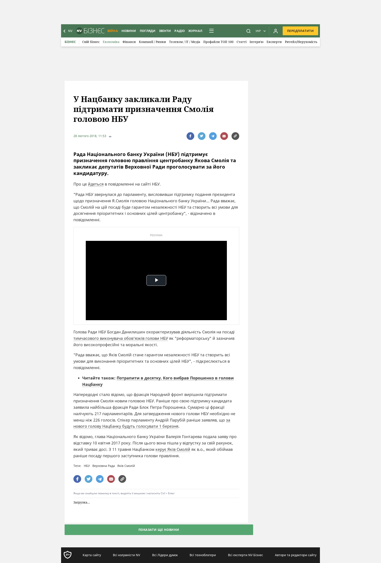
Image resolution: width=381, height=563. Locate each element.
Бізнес (70, 42)
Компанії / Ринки (152, 42)
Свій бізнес (91, 42)
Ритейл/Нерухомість (301, 42)
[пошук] (248, 30)
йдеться (96, 184)
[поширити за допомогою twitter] (201, 136)
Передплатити (300, 31)
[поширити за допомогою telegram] (213, 136)
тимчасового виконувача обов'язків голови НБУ (120, 338)
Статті (242, 42)
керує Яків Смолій (172, 449)
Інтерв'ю (256, 42)
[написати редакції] (224, 136)
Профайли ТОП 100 (218, 42)
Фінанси (129, 42)
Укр (258, 31)
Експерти (274, 42)
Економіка (111, 42)
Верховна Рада (103, 466)
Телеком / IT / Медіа (184, 42)
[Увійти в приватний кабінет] (275, 30)
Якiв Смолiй (126, 466)
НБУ (87, 466)
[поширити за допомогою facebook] (190, 136)
